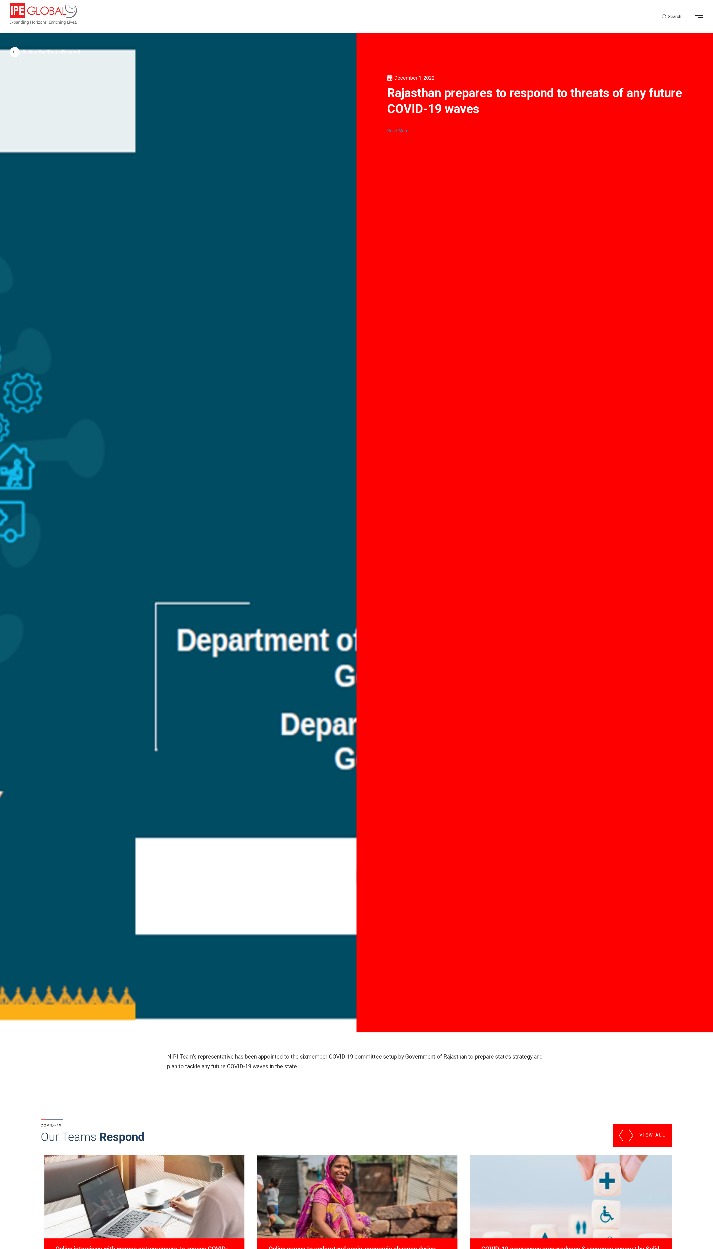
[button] (701, 17)
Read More (398, 130)
